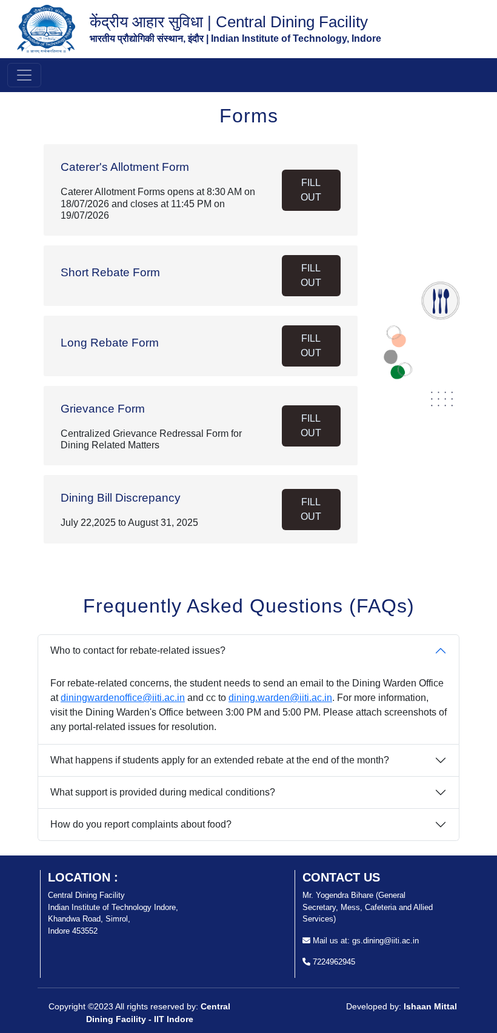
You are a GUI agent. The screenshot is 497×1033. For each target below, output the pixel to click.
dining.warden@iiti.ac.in (280, 698)
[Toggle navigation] (24, 75)
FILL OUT (311, 190)
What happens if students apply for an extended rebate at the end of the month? (219, 760)
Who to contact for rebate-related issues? (137, 650)
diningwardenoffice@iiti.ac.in (123, 698)
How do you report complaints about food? (141, 824)
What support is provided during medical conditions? (162, 792)
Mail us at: (330, 940)
